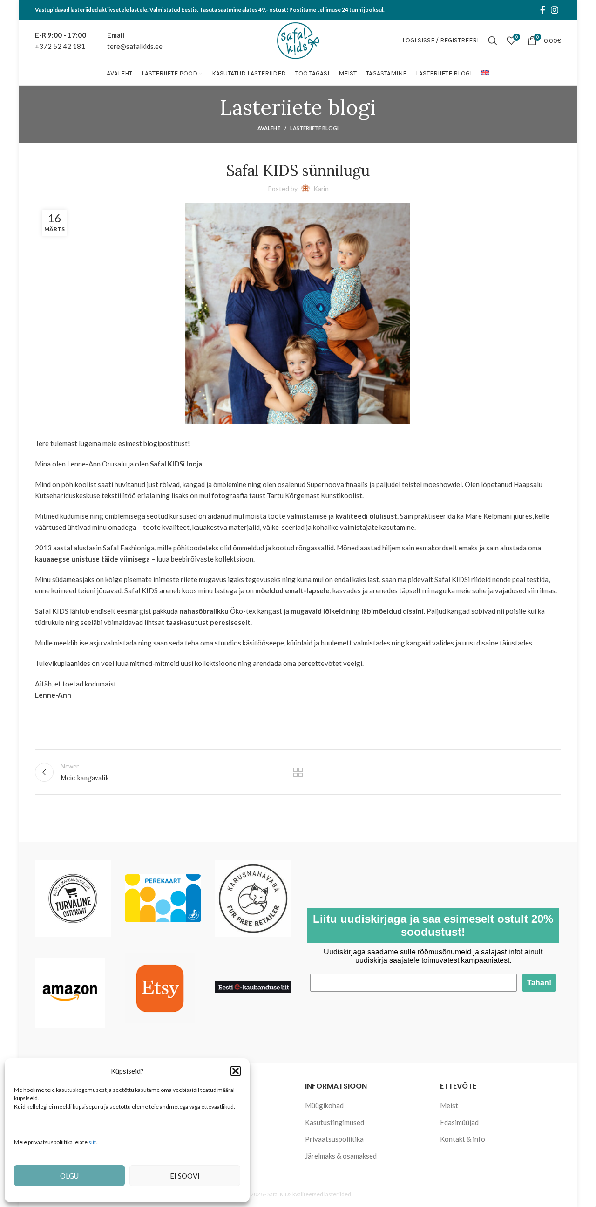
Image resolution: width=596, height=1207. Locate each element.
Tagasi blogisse (298, 772)
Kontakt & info (462, 1139)
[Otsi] (492, 40)
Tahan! (539, 983)
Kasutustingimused (334, 1122)
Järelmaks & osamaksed (341, 1156)
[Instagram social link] (554, 10)
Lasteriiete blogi (314, 128)
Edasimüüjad (459, 1122)
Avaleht (269, 128)
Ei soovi (185, 1176)
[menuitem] (485, 73)
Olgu (69, 1176)
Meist (449, 1105)
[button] (235, 1071)
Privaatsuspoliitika (334, 1139)
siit (92, 1141)
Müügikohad (324, 1105)
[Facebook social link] (542, 10)
